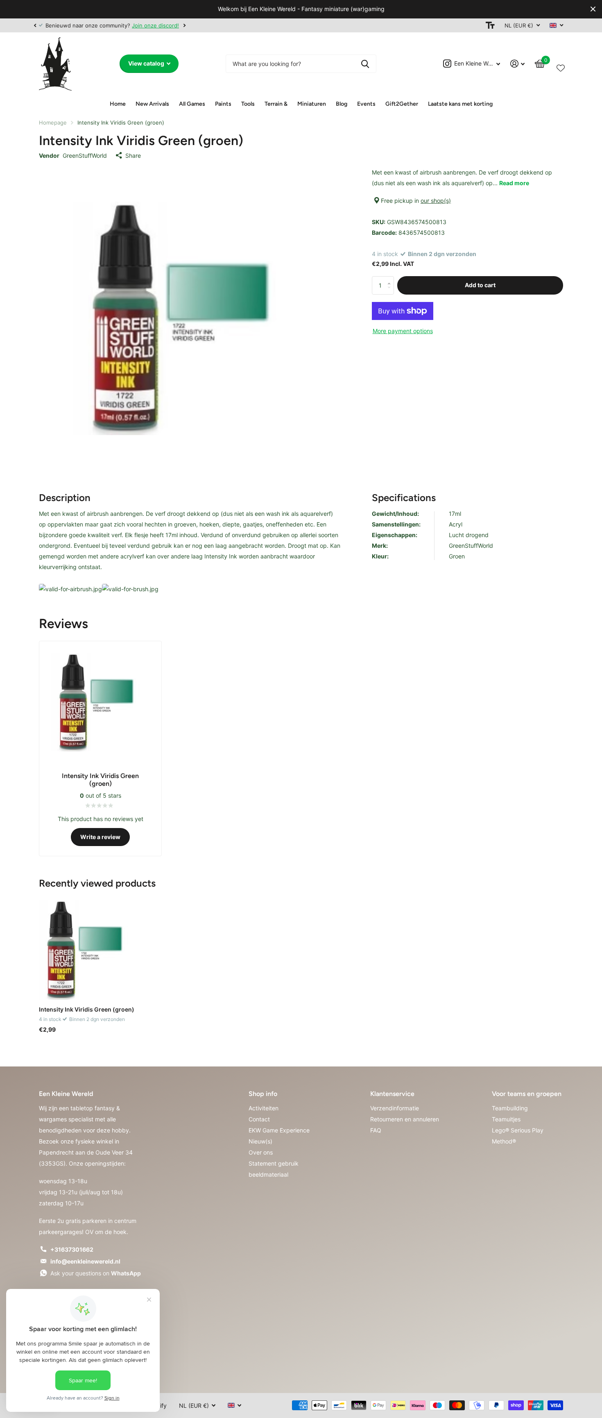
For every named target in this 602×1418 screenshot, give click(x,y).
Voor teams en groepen (526, 1094)
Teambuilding (510, 1108)
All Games (192, 103)
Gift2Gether (401, 103)
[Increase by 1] (391, 278)
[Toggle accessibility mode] (490, 25)
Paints (223, 103)
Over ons (261, 1152)
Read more (514, 182)
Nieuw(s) (260, 1141)
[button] (35, 25)
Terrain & (276, 103)
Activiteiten (263, 1108)
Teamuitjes (506, 1119)
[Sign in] (517, 63)
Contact (259, 1119)
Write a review (100, 836)
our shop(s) (436, 200)
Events (366, 103)
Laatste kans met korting (460, 103)
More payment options (403, 330)
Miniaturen (311, 103)
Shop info (263, 1094)
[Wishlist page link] (561, 66)
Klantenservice (392, 1094)
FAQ (375, 1130)
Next (184, 25)
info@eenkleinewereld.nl (85, 1261)
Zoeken (365, 63)
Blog (341, 103)
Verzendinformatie (394, 1108)
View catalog (146, 63)
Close (593, 9)
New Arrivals (152, 103)
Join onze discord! (155, 25)
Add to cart (480, 284)
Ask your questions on (95, 1273)
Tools (248, 103)
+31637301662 (71, 1249)
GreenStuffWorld (85, 155)
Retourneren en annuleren (404, 1119)
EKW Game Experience (279, 1130)
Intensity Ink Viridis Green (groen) (86, 1009)
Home (118, 103)
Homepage (53, 122)
